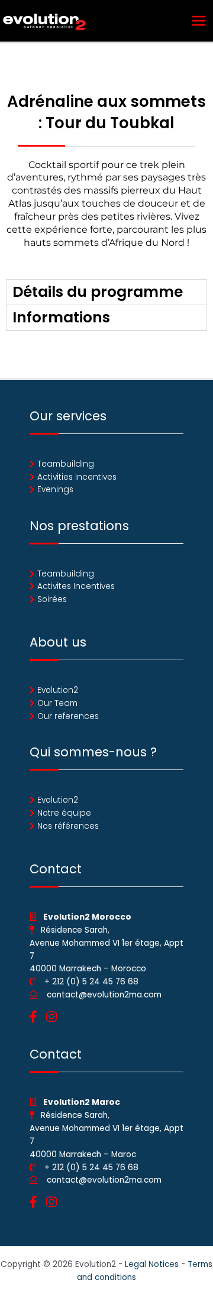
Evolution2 (57, 690)
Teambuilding (65, 464)
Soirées (52, 599)
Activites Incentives (76, 586)
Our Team (57, 703)
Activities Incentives (77, 477)
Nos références (68, 826)
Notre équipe (64, 813)
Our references (68, 716)
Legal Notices (152, 1264)
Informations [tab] (61, 317)
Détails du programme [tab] (97, 291)
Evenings (55, 489)
